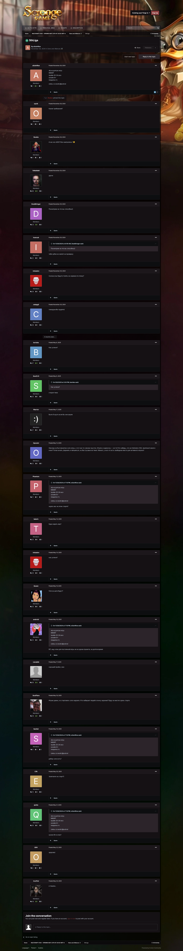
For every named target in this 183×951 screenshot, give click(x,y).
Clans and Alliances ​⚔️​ (55, 49)
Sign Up (155, 13)
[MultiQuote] (50, 92)
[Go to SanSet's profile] (36, 739)
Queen (36, 586)
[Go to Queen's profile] (36, 596)
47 (33, 363)
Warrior (36, 409)
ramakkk (36, 662)
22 (33, 258)
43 (33, 901)
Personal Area (48, 28)
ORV (36, 847)
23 (33, 224)
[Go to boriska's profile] (36, 352)
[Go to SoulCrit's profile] (36, 386)
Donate (63, 28)
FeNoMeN (36, 170)
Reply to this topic (149, 56)
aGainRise (37, 46)
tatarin (36, 519)
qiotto (36, 805)
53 (33, 606)
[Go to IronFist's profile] (36, 891)
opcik (36, 104)
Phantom (36, 476)
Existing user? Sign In (140, 13)
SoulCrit (36, 376)
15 (33, 792)
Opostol (36, 443)
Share (138, 47)
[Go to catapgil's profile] (36, 314)
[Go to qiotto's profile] (36, 815)
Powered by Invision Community (151, 948)
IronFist (36, 881)
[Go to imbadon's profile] (36, 281)
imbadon (36, 271)
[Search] (158, 28)
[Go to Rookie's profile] (36, 147)
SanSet (36, 729)
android (36, 619)
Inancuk (36, 237)
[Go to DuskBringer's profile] (36, 214)
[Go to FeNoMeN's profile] (36, 180)
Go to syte (31, 28)
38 (33, 325)
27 (33, 430)
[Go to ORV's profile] (36, 857)
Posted (57, 65)
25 (33, 396)
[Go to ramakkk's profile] (36, 672)
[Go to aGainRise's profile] (27, 47)
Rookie (36, 137)
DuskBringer (36, 204)
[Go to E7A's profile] (36, 781)
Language (25, 948)
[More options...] (156, 65)
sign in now (71, 918)
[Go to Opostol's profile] (36, 453)
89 (33, 191)
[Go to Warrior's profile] (36, 419)
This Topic (150, 28)
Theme (33, 948)
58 (33, 682)
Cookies (40, 948)
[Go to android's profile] (36, 629)
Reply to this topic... (44, 927)
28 (33, 291)
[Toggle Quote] (52, 244)
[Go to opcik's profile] (36, 113)
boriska (36, 342)
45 (33, 716)
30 (33, 825)
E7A (36, 771)
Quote (55, 92)
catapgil (36, 304)
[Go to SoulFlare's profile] (36, 705)
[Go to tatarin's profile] (36, 529)
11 (32, 497)
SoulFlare (36, 695)
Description (77, 28)
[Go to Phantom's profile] (36, 486)
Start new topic (129, 56)
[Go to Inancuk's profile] (36, 247)
